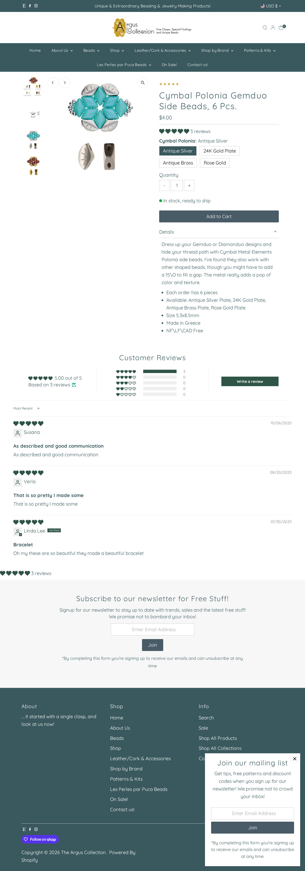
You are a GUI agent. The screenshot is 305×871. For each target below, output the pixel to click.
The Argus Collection (83, 852)
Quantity (168, 175)
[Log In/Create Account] (273, 28)
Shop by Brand (215, 50)
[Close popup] (294, 759)
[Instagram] (36, 6)
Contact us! (198, 64)
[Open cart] (281, 28)
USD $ (272, 5)
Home (35, 50)
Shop (115, 50)
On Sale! (169, 64)
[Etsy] (24, 6)
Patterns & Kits (258, 50)
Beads (89, 50)
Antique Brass (178, 163)
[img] (28, 423)
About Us (60, 50)
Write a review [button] (250, 381)
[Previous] (53, 82)
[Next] (64, 82)
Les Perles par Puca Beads (122, 64)
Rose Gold (215, 163)
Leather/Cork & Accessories (161, 50)
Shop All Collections (220, 748)
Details (166, 232)
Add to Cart (219, 216)
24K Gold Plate (219, 151)
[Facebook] (30, 6)
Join (152, 645)
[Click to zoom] (142, 82)
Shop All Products (218, 738)
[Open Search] (265, 28)
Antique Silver (178, 151)
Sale (203, 728)
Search (206, 718)
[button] (174, 131)
